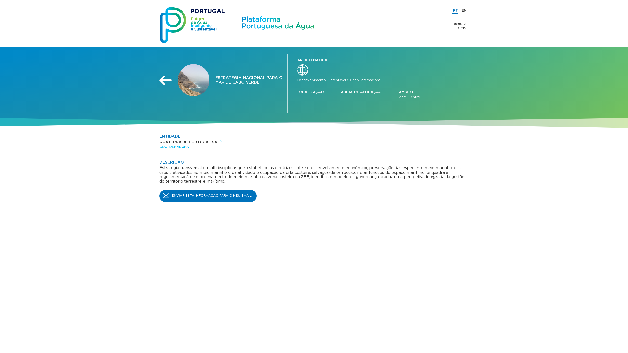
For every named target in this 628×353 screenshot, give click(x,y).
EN (464, 10)
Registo (459, 23)
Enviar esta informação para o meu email (212, 195)
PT (455, 10)
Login (461, 28)
